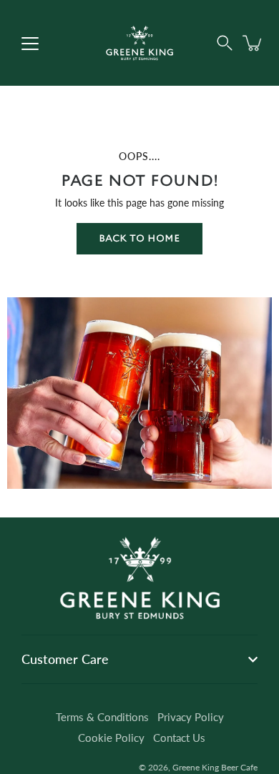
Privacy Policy (190, 716)
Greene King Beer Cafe (215, 767)
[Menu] (30, 44)
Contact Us (179, 737)
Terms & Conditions (102, 716)
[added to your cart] (253, 42)
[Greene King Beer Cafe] (139, 42)
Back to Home (139, 238)
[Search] (224, 42)
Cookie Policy (111, 737)
